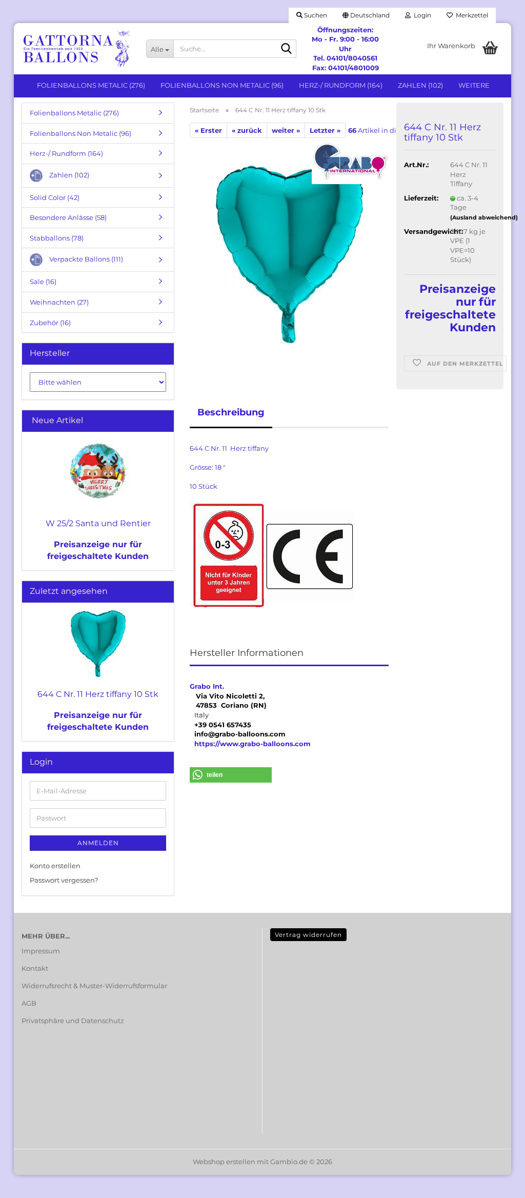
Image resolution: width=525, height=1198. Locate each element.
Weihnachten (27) (59, 302)
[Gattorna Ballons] (76, 48)
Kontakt (35, 968)
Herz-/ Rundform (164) (340, 85)
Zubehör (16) (50, 322)
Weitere (474, 85)
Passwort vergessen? (64, 880)
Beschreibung (231, 412)
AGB (29, 1003)
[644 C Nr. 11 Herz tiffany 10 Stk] (289, 253)
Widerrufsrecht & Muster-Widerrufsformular (94, 986)
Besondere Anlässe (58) (68, 217)
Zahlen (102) (420, 85)
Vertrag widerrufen (308, 935)
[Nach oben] (496, 1182)
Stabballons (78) (57, 238)
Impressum (41, 951)
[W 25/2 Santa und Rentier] (98, 473)
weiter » (286, 130)
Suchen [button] (314, 15)
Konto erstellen (55, 866)
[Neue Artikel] (162, 421)
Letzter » (325, 130)
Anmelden (98, 843)
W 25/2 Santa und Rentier (98, 523)
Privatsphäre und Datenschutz (73, 1020)
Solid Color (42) (54, 197)
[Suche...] (286, 49)
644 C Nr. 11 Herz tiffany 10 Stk (97, 694)
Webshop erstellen (224, 1161)
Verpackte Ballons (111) (85, 259)
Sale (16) (43, 281)
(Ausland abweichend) (484, 217)
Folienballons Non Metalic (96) (222, 85)
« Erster (208, 130)
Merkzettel (470, 15)
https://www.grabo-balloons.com (252, 744)
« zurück (247, 130)
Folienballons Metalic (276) (91, 85)
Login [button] (421, 15)
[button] (366, 15)
